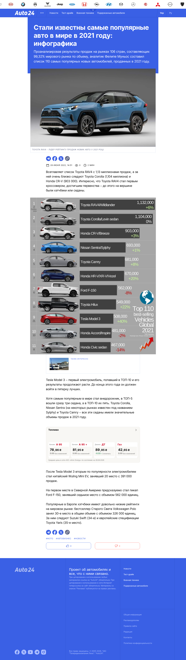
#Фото (49, 538)
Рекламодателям (131, 620)
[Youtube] (30, 652)
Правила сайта (130, 626)
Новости (54, 13)
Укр (162, 13)
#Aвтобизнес (63, 538)
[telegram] (48, 158)
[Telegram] (37, 652)
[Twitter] (23, 652)
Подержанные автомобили (111, 13)
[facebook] (54, 158)
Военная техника (85, 13)
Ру (170, 13)
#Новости (80, 538)
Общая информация (133, 615)
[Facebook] (17, 652)
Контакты (128, 637)
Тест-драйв (67, 13)
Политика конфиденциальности (138, 643)
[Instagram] (43, 652)
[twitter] (61, 158)
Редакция (128, 632)
